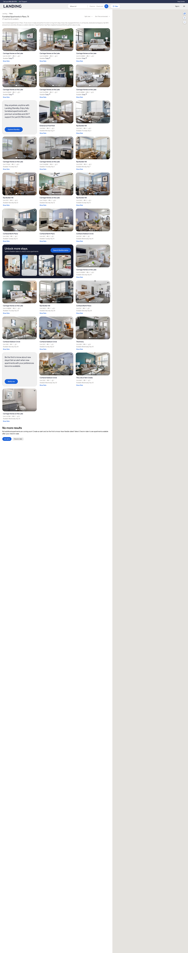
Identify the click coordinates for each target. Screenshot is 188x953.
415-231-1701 (13, 1)
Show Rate (6, 61)
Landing (4, 13)
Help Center (181, 1)
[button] (96, 6)
